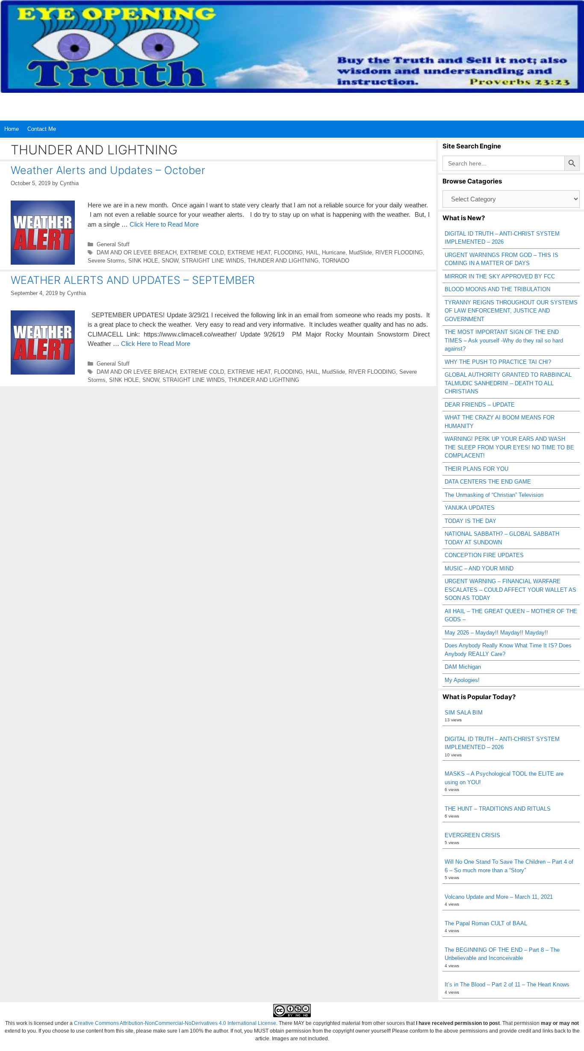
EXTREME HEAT (249, 252)
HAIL (312, 252)
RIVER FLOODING (399, 252)
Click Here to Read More (164, 224)
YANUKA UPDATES (470, 508)
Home (11, 129)
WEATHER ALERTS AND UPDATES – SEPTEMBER (133, 280)
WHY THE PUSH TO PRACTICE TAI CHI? (498, 362)
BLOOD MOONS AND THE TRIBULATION (497, 289)
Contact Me (41, 129)
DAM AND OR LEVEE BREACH (137, 252)
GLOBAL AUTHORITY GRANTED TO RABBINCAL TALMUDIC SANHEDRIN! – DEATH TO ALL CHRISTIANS (508, 383)
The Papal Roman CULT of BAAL (486, 923)
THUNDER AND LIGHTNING (283, 260)
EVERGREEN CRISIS (472, 835)
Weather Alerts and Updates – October (108, 170)
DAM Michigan (463, 667)
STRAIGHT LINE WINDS (213, 260)
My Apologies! (462, 680)
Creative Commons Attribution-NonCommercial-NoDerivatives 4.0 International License (175, 1023)
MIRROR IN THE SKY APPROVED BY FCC (500, 276)
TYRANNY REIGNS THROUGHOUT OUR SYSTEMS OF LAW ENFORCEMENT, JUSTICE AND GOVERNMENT (511, 310)
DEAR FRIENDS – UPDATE (480, 405)
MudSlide (360, 252)
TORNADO (335, 260)
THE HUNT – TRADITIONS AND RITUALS (498, 809)
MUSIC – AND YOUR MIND (479, 568)
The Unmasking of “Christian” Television (494, 495)
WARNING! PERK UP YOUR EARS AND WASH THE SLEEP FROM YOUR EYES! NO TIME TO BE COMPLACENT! (509, 447)
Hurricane (333, 252)
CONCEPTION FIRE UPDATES (484, 555)
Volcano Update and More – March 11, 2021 (499, 897)
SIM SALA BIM (464, 712)
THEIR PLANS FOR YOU (476, 469)
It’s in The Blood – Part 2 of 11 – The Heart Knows (507, 984)
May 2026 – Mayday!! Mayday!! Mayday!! (496, 632)
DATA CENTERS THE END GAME (488, 481)
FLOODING (288, 252)
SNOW (170, 260)
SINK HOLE (143, 260)
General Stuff (113, 244)
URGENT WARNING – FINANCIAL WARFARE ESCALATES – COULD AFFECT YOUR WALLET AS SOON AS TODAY (510, 589)
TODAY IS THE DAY (470, 521)
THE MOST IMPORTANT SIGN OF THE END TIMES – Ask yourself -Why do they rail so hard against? (504, 340)
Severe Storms (106, 260)
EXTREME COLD (202, 252)
